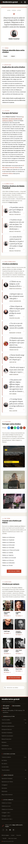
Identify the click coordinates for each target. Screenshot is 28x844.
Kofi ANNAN (12, 393)
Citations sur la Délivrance (8, 537)
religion (13, 56)
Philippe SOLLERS (14, 318)
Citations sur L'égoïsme (7, 555)
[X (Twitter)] (6, 829)
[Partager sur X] (12, 428)
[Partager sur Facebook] (9, 428)
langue (5, 56)
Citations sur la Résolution (8, 563)
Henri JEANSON (13, 374)
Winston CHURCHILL (15, 288)
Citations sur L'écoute (7, 565)
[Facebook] (3, 829)
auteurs (4, 169)
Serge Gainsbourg (15, 301)
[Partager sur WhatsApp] (15, 428)
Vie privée (18, 835)
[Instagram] (13, 829)
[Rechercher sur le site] (21, 2)
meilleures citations (7, 173)
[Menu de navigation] (25, 2)
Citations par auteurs (10, 584)
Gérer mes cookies (12, 838)
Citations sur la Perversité (8, 545)
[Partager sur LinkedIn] (18, 428)
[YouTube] (10, 829)
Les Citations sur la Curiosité (9, 557)
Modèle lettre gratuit (10, 2)
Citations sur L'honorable (8, 547)
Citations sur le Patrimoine (8, 542)
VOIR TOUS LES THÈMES (14, 571)
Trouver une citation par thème (11, 522)
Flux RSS (4, 838)
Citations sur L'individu (7, 552)
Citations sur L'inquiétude (8, 540)
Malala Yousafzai (14, 39)
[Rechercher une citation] (5, 687)
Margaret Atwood (15, 332)
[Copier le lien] (24, 428)
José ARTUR (12, 362)
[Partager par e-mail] (21, 428)
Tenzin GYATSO (13, 349)
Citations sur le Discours (8, 560)
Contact (12, 835)
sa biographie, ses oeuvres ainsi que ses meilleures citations (12, 118)
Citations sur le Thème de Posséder (10, 550)
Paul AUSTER (13, 410)
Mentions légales (5, 835)
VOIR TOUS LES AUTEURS (14, 677)
